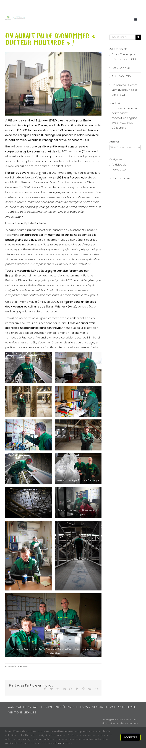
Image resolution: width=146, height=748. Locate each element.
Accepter (130, 737)
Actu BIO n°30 (121, 76)
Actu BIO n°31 (121, 68)
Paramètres (63, 743)
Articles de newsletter (16, 666)
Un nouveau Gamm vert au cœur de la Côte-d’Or (124, 90)
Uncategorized (122, 178)
